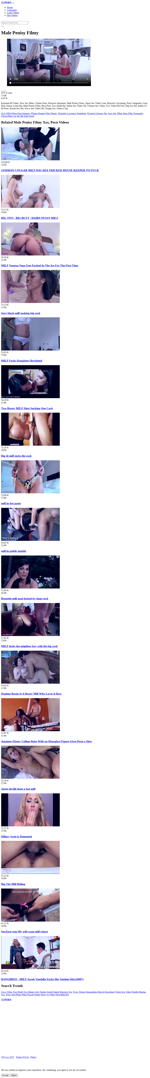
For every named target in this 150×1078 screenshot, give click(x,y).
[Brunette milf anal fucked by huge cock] (30, 587)
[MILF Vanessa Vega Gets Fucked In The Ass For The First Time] (30, 254)
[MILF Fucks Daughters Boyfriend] (30, 349)
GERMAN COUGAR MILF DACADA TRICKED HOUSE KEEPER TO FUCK (50, 170)
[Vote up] (2, 91)
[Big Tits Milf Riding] (30, 873)
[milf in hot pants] (30, 492)
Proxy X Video (48, 994)
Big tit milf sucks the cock (16, 455)
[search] (2, 26)
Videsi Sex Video (123, 992)
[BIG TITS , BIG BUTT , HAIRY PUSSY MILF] (30, 207)
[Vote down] (5, 91)
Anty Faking (40, 992)
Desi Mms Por (62, 994)
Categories (12, 10)
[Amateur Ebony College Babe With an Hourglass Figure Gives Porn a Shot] (30, 730)
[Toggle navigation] (13, 3)
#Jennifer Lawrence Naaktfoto (72, 113)
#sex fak (112, 113)
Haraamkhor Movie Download (100, 992)
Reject (14, 1075)
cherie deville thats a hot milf (18, 788)
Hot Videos (12, 15)
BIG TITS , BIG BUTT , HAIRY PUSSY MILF (29, 218)
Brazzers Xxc (66, 992)
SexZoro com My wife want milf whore (24, 931)
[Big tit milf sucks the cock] (30, 445)
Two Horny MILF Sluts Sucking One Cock (27, 408)
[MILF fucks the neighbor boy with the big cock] (30, 635)
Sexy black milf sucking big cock (20, 313)
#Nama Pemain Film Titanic (44, 113)
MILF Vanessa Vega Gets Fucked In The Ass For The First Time (39, 265)
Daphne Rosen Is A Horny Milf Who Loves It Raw (31, 693)
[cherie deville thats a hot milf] (30, 778)
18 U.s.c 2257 (7, 1057)
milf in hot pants (11, 503)
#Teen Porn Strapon (20, 113)
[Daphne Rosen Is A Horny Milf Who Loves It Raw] (30, 683)
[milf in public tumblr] (30, 540)
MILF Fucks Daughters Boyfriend (21, 360)
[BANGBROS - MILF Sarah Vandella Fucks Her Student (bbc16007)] (30, 968)
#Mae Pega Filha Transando (130, 113)
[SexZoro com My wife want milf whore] (30, 920)
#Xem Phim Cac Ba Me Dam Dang (17, 116)
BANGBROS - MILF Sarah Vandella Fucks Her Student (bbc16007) (42, 979)
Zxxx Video (6, 992)
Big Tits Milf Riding (13, 884)
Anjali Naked (53, 992)
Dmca (33, 1057)
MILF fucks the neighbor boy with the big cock (29, 646)
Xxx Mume (28, 992)
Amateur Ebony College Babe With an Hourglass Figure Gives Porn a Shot (46, 741)
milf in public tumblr (13, 551)
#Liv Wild (6, 113)
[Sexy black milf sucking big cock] (30, 302)
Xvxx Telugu (79, 992)
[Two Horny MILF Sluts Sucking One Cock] (30, 397)
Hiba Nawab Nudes (31, 994)
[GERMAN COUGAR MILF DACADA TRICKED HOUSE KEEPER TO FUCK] (30, 159)
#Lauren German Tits (97, 113)
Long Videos (13, 12)
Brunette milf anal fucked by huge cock (24, 598)
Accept (5, 1075)
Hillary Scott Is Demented (16, 836)
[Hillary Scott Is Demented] (30, 825)
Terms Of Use (22, 1057)
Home (10, 7)
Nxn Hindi (18, 992)
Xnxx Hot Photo (13, 994)
